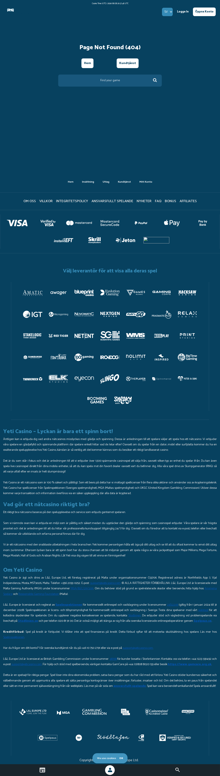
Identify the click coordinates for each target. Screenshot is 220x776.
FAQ (158, 201)
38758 (113, 659)
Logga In (183, 11)
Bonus (170, 201)
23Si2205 (172, 604)
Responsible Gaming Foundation (38, 594)
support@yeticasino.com (105, 583)
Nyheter (144, 201)
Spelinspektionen (13, 637)
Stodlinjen (134, 615)
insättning (88, 182)
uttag (106, 182)
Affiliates (188, 201)
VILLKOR (46, 201)
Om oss (29, 201)
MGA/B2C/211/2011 (82, 588)
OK (121, 758)
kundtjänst (127, 63)
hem (87, 63)
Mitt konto (145, 182)
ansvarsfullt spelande (112, 201)
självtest (203, 610)
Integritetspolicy (72, 201)
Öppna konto (204, 11)
